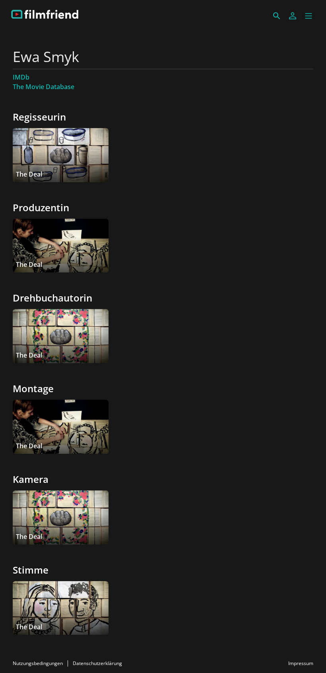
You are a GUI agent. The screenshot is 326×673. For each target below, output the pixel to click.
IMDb (21, 77)
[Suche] (277, 16)
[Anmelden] (293, 16)
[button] (308, 16)
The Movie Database (43, 86)
